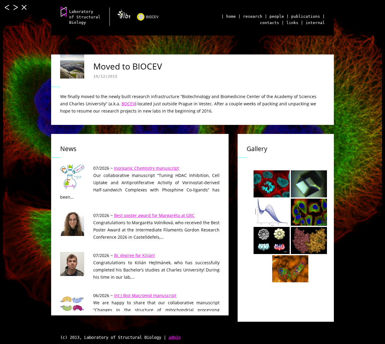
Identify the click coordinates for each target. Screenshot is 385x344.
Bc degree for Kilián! (134, 255)
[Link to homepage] (63, 11)
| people (274, 16)
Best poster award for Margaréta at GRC (154, 215)
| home (228, 16)
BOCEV (128, 104)
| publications (303, 16)
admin (174, 337)
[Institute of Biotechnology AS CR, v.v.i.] (121, 15)
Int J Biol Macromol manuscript (145, 295)
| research (250, 16)
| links (290, 22)
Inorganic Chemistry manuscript (146, 168)
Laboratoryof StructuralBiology (84, 17)
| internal (313, 22)
